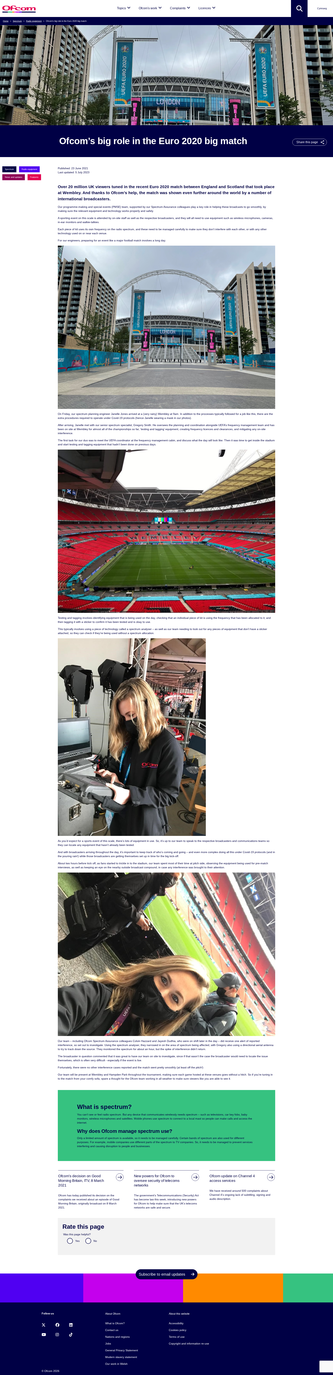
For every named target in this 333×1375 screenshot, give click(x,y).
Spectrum (17, 21)
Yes (77, 1240)
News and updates (13, 177)
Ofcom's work (151, 8)
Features (34, 177)
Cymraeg (322, 8)
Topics (124, 8)
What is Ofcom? (115, 1323)
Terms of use (177, 1336)
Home (5, 21)
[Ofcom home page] (19, 8)
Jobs (108, 1343)
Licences (207, 8)
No (95, 1240)
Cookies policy (177, 1330)
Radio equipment (34, 21)
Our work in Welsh (116, 1363)
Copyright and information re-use (189, 1343)
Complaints (181, 8)
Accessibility (176, 1323)
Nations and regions (117, 1336)
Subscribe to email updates (162, 1274)
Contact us (111, 1330)
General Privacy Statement (121, 1350)
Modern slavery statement (121, 1357)
